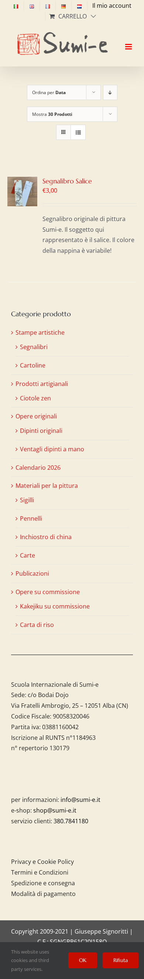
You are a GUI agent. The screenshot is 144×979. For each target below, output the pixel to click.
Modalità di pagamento (43, 894)
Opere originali (36, 416)
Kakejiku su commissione (55, 606)
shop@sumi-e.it (54, 810)
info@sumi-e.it (80, 800)
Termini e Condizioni (39, 872)
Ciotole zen (35, 398)
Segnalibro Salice (67, 181)
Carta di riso (37, 625)
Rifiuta (120, 960)
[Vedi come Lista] (78, 132)
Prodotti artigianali (42, 384)
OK (82, 960)
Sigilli (27, 500)
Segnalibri (34, 347)
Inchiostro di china (46, 537)
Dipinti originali (41, 431)
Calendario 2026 (38, 467)
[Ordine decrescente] (110, 92)
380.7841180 (71, 821)
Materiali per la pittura (47, 486)
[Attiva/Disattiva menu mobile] (129, 40)
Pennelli (31, 518)
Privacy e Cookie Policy (42, 862)
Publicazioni (32, 573)
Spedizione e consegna (43, 883)
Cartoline (32, 365)
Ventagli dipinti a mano (52, 449)
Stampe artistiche (40, 332)
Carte (27, 555)
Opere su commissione (48, 592)
